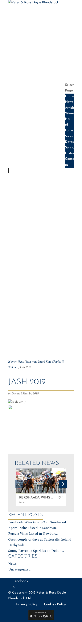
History (71, 67)
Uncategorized (19, 569)
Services (72, 61)
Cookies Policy (55, 604)
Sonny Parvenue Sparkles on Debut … (36, 550)
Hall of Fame (69, 38)
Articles (72, 20)
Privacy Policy (26, 604)
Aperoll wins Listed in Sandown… (33, 528)
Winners (72, 26)
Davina (16, 393)
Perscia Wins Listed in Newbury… (33, 533)
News (69, 14)
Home (69, 8)
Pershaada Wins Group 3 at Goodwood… (38, 522)
